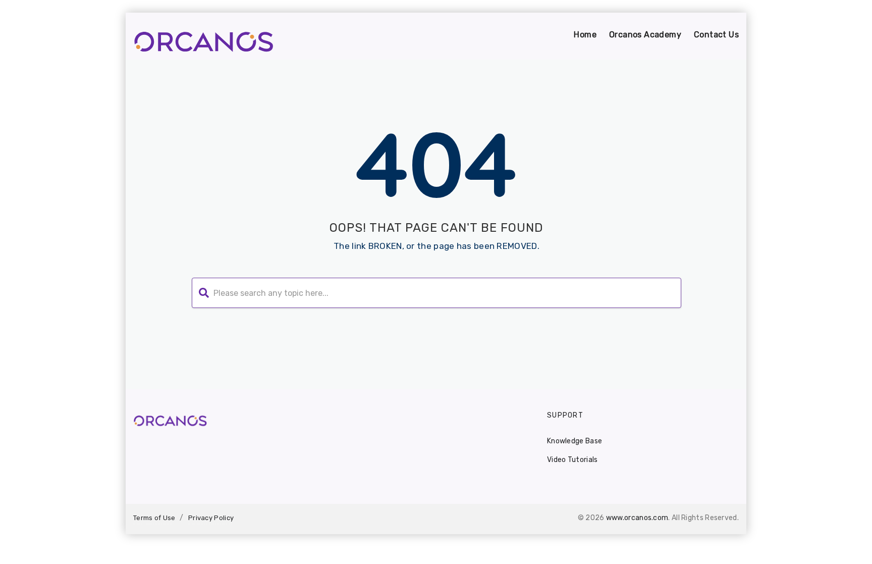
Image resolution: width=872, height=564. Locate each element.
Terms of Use (154, 518)
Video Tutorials (572, 459)
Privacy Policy (211, 518)
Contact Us (716, 34)
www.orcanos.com (637, 518)
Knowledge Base (574, 441)
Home (585, 34)
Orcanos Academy (645, 34)
